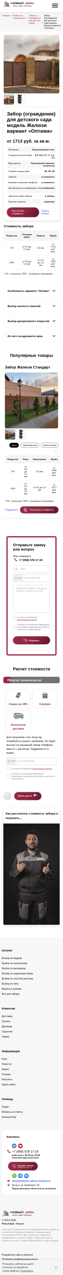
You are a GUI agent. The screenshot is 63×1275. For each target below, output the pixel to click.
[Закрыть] (56, 1267)
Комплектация (49, 445)
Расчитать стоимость (42, 509)
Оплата (6, 1021)
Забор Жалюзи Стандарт (27, 367)
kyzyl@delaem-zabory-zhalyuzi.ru (31, 1181)
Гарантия (7, 1031)
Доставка (7, 1016)
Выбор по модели (12, 958)
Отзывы (6, 1074)
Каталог (7, 950)
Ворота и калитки (11, 988)
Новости (6, 1064)
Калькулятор (9, 1117)
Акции (5, 1106)
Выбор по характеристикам (17, 973)
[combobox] (18, 578)
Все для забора (10, 994)
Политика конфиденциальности (20, 1259)
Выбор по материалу (14, 968)
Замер (5, 1036)
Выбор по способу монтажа (17, 978)
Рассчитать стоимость (18, 212)
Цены (14, 445)
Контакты (7, 1079)
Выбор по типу (10, 983)
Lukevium (27, 1254)
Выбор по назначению (19, 16)
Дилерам (7, 1026)
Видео (5, 1069)
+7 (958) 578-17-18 (30, 560)
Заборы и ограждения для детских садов (35, 19)
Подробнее (26, 1271)
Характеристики (29, 445)
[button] (5, 356)
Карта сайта (8, 1084)
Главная (6, 15)
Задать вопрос (45, 212)
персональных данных (27, 620)
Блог (4, 1059)
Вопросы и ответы (12, 1112)
